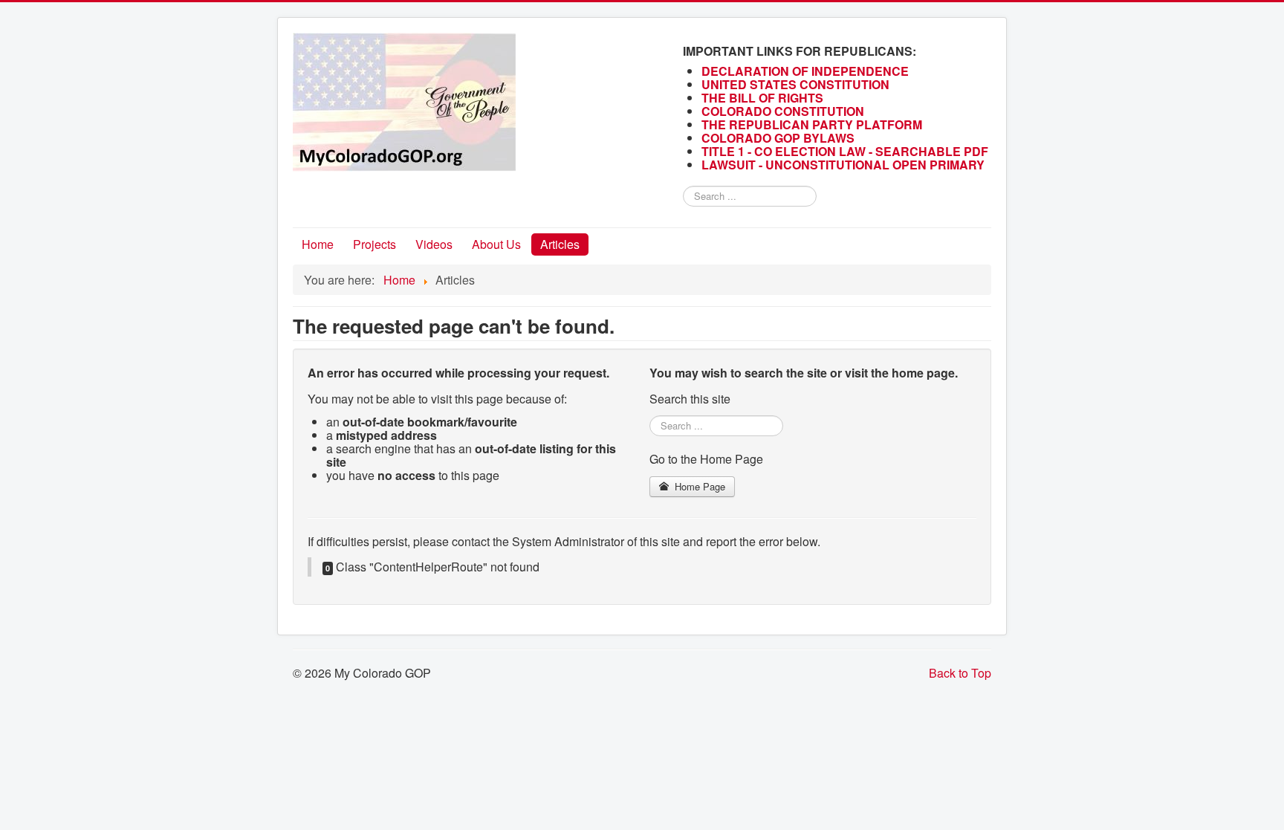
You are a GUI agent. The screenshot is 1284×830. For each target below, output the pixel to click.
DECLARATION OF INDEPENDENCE (805, 71)
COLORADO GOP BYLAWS (778, 137)
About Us (496, 244)
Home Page (698, 486)
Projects (374, 244)
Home (318, 244)
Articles (560, 244)
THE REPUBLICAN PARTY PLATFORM (811, 124)
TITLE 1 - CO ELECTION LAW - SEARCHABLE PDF (846, 151)
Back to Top (960, 672)
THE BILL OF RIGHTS (762, 97)
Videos (434, 244)
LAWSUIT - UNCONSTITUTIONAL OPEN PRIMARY (844, 164)
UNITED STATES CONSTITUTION (795, 84)
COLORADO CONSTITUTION (782, 111)
